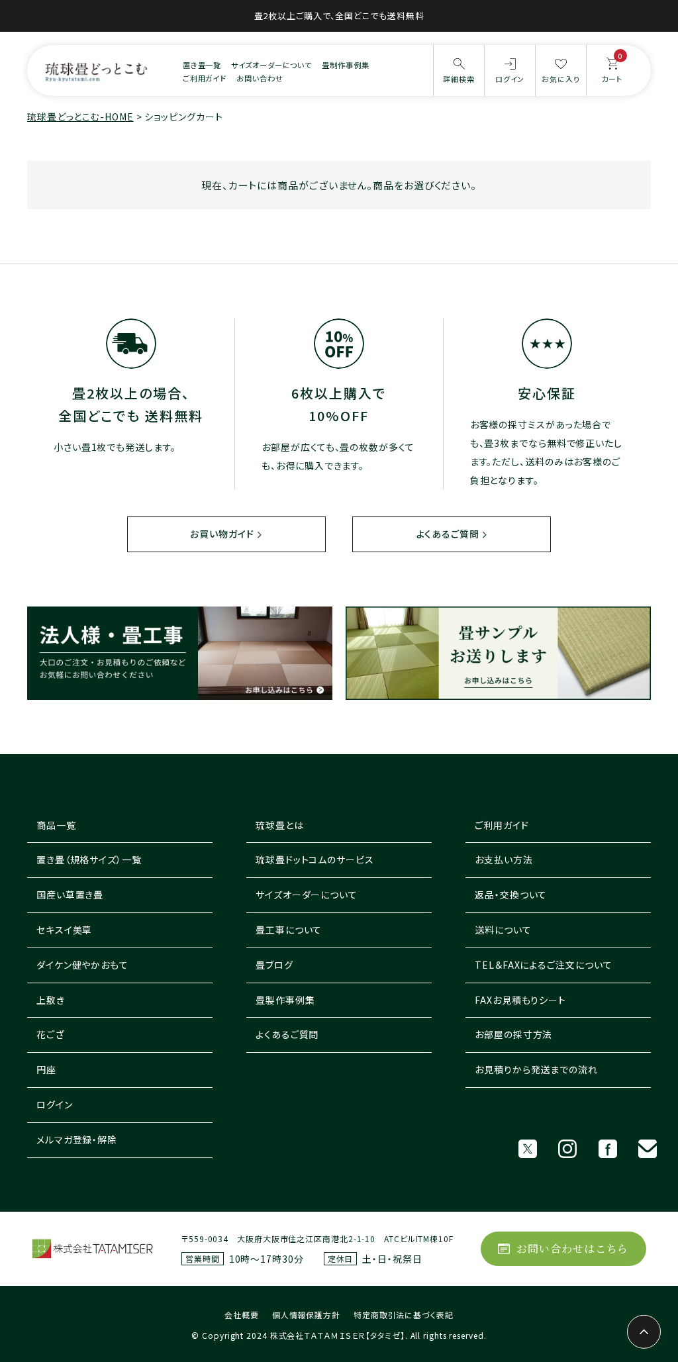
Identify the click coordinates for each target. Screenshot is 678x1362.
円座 (46, 1069)
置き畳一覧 (202, 65)
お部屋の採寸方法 (513, 1034)
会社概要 (241, 1314)
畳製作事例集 (285, 999)
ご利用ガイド (204, 78)
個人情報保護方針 (306, 1314)
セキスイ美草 (64, 929)
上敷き (50, 999)
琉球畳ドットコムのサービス (315, 859)
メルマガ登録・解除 (76, 1139)
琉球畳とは (280, 825)
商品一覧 (56, 825)
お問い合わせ (259, 78)
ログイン (54, 1104)
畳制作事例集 (345, 65)
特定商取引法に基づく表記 (404, 1314)
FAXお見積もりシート (520, 999)
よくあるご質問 (447, 533)
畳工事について (289, 929)
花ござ (50, 1034)
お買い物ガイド (222, 533)
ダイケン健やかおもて (82, 964)
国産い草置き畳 (69, 894)
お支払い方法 (503, 859)
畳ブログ (274, 964)
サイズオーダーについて (271, 65)
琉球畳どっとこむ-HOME (80, 116)
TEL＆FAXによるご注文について (543, 964)
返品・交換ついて (511, 894)
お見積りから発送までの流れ (536, 1069)
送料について (503, 929)
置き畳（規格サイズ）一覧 (89, 859)
